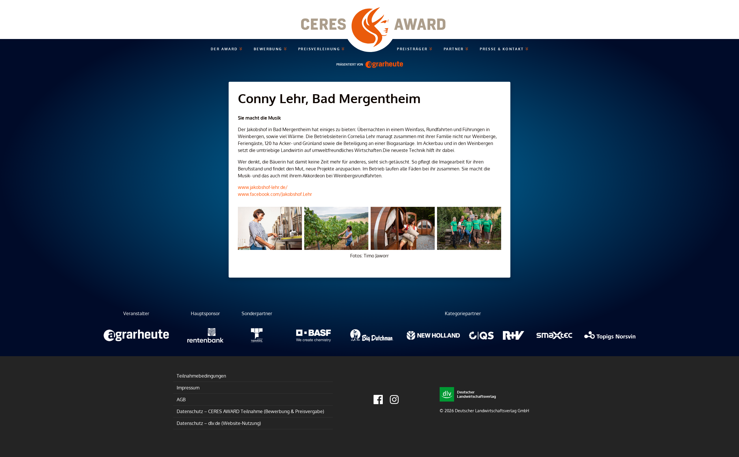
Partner (454, 49)
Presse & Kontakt (502, 49)
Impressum (188, 388)
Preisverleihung (319, 49)
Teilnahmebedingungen (201, 376)
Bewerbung (269, 49)
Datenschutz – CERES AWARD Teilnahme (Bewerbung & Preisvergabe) (250, 411)
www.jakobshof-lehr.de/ (263, 187)
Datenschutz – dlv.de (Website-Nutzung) (219, 423)
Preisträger (413, 49)
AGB (181, 399)
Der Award (225, 49)
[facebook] (378, 399)
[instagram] (394, 399)
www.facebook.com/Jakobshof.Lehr (275, 194)
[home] (369, 19)
